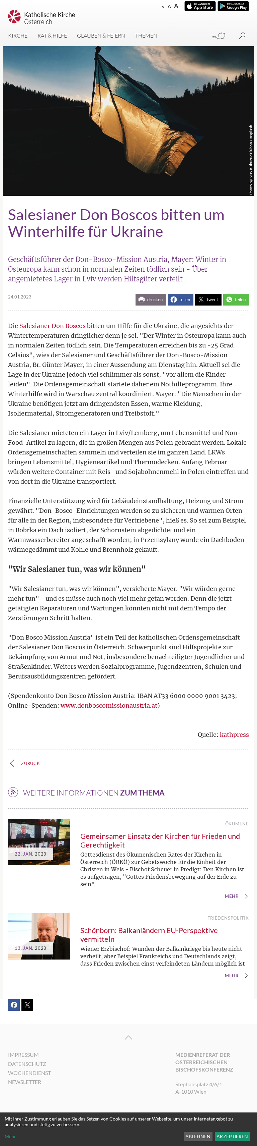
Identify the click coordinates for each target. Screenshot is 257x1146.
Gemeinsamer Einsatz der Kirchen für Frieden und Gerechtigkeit (160, 840)
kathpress (234, 735)
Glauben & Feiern (101, 35)
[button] (151, 300)
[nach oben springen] (128, 1037)
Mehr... (12, 1136)
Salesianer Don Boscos (52, 326)
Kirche (17, 35)
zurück (30, 763)
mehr (232, 896)
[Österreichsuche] (219, 36)
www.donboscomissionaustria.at (109, 705)
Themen (146, 35)
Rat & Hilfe (52, 35)
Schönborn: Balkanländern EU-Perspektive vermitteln (149, 934)
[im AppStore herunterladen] (200, 6)
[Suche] (242, 36)
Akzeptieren (232, 1136)
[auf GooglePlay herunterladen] (233, 6)
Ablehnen (197, 1136)
